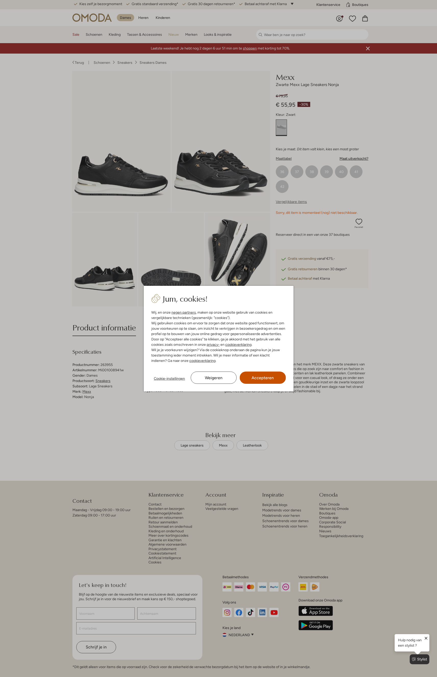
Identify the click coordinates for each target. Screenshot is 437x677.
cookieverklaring (238, 344)
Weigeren (213, 377)
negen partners (183, 312)
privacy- (213, 344)
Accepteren (263, 377)
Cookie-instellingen (169, 378)
